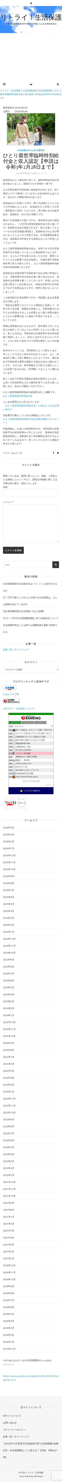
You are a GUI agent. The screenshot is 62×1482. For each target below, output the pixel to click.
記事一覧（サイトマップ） (16, 649)
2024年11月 (9, 945)
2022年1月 (8, 1175)
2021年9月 (8, 1202)
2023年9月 (8, 1042)
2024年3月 (8, 1001)
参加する (50, 785)
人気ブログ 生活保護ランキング (19, 708)
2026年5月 (8, 827)
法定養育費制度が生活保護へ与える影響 (23, 611)
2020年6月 (8, 1307)
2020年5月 (8, 1314)
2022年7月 (8, 1133)
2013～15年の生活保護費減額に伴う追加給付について (31, 618)
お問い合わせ (10, 1422)
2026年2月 (8, 841)
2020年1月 (8, 1341)
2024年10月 (9, 952)
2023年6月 (8, 1063)
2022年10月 (9, 1112)
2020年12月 (9, 1265)
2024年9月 (8, 959)
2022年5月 (8, 1147)
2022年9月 (8, 1119)
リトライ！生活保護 (31, 17)
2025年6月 (8, 897)
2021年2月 (8, 1251)
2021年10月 (9, 1195)
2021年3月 (8, 1244)
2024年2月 (8, 1008)
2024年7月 (8, 973)
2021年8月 (8, 1209)
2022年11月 (9, 1105)
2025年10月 (9, 869)
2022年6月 (8, 1140)
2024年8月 (8, 966)
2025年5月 (8, 903)
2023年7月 (8, 1056)
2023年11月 (9, 1029)
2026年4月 (8, 834)
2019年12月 (9, 1348)
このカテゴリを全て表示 (31, 781)
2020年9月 (8, 1286)
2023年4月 (8, 1077)
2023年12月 (9, 1022)
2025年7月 (8, 890)
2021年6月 (8, 1223)
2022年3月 (8, 1161)
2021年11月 (9, 1188)
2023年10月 (9, 1036)
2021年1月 (8, 1258)
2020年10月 (9, 1279)
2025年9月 (8, 876)
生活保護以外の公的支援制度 (31, 150)
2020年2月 (8, 1334)
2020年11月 (9, 1272)
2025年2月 (8, 924)
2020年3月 (8, 1327)
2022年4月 (8, 1154)
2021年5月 (8, 1230)
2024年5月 (8, 987)
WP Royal (38, 1476)
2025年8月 (8, 883)
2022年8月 (8, 1126)
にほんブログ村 (11, 694)
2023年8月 (8, 1049)
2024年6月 (8, 980)
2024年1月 (8, 1015)
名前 (5, 486)
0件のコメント (39, 173)
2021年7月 (8, 1216)
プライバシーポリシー (14, 1429)
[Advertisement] (31, 56)
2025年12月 (9, 855)
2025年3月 (8, 917)
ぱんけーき (16, 452)
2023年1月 (8, 1091)
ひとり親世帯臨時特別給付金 (17, 395)
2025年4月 (8, 910)
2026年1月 (8, 848)
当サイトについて (12, 1415)
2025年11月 (9, 862)
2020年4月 (8, 1320)
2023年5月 (8, 1070)
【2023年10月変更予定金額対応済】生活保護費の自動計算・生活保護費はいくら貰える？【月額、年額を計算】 (31, 1450)
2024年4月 (8, 994)
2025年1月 (8, 931)
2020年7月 (8, 1300)
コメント (8, 501)
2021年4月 (8, 1237)
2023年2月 (8, 1084)
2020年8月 (8, 1293)
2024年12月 (9, 938)
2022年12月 (9, 1098)
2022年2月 (8, 1168)
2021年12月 (9, 1181)
